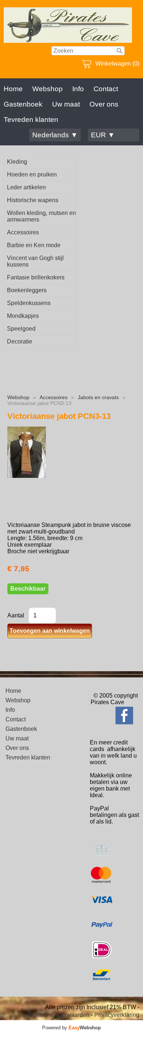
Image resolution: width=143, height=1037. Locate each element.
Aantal (15, 615)
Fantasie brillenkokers (36, 277)
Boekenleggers (27, 290)
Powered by (71, 1027)
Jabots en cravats (98, 397)
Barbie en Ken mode (33, 245)
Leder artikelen (26, 187)
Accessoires (23, 232)
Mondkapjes (23, 316)
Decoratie (19, 341)
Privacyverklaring (116, 1015)
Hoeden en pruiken (32, 174)
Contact (106, 89)
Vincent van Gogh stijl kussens (35, 261)
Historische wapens (32, 200)
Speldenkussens (29, 303)
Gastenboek (23, 104)
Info (78, 89)
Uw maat (66, 104)
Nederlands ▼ (55, 135)
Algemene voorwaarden (58, 1015)
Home (13, 89)
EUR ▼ (103, 135)
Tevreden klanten (31, 119)
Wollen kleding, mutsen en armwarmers (41, 216)
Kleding (17, 162)
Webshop (47, 89)
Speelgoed (21, 329)
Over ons (103, 104)
